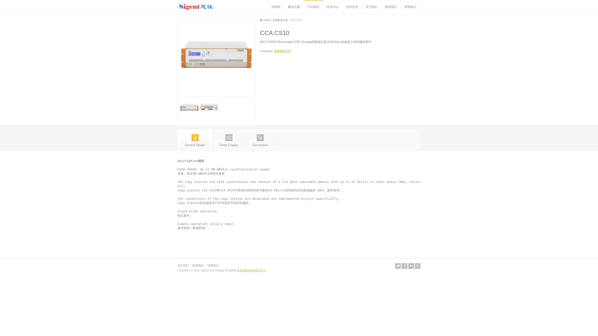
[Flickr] (411, 266)
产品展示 (313, 7)
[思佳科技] (196, 7)
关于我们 (372, 7)
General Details (195, 145)
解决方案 (294, 7)
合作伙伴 (352, 7)
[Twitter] (398, 266)
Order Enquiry (229, 145)
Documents (260, 145)
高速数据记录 (282, 51)
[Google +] (417, 266)
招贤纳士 (410, 7)
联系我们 (391, 7)
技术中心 (333, 7)
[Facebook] (404, 266)
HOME (276, 7)
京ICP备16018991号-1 (251, 270)
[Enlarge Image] (216, 22)
